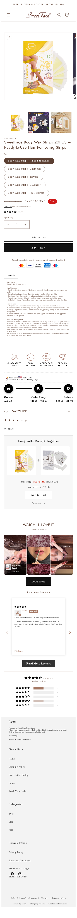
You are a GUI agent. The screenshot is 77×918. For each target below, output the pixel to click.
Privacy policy (59, 898)
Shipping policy (37, 904)
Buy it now (39, 247)
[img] (20, 607)
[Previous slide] (7, 632)
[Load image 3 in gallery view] (61, 122)
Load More (38, 581)
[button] (9, 15)
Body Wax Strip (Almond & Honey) (29, 160)
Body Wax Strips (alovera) (23, 176)
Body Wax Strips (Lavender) (25, 184)
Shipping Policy (17, 767)
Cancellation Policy (18, 775)
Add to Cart (38, 494)
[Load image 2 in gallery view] (38, 122)
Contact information (58, 904)
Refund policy (19, 904)
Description (11, 275)
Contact (12, 783)
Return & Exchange (19, 868)
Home (12, 759)
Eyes (11, 813)
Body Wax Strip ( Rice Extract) (26, 193)
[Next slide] (70, 632)
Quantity (8, 217)
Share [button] (10, 428)
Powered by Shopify (39, 898)
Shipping (8, 206)
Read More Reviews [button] (38, 663)
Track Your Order (18, 791)
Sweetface (24, 898)
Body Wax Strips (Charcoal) (24, 168)
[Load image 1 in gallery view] (15, 122)
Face (11, 829)
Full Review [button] (19, 651)
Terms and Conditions (20, 860)
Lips (11, 821)
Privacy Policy (16, 852)
